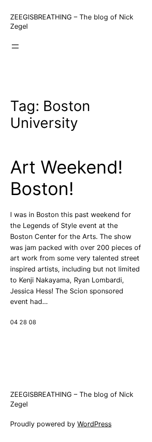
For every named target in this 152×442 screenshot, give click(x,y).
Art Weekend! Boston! (66, 178)
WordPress (94, 424)
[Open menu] (15, 46)
